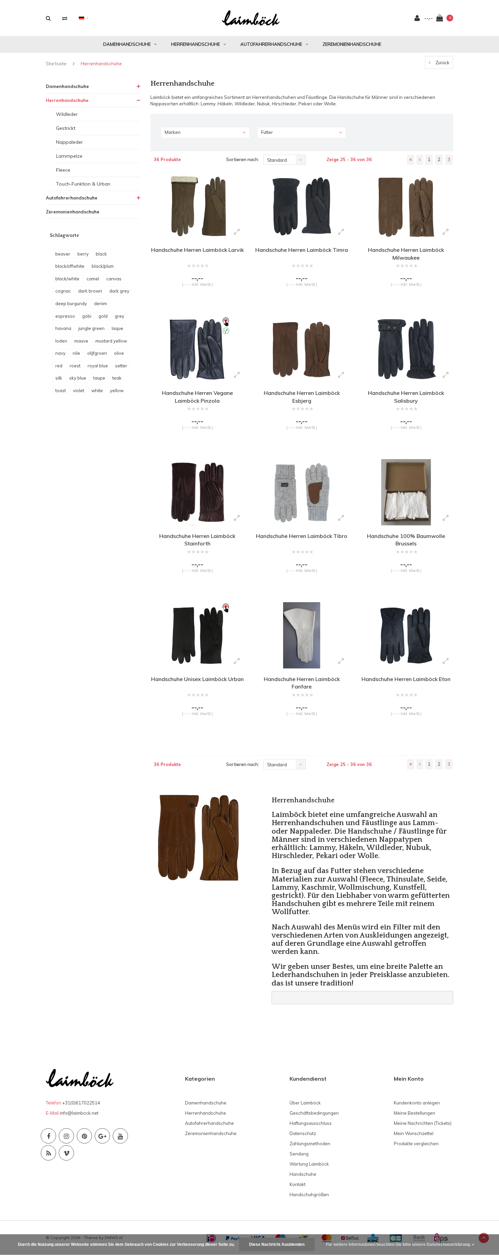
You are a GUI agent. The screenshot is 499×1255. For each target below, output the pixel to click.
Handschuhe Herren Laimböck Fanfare (302, 683)
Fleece (63, 170)
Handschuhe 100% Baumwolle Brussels (406, 540)
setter (121, 365)
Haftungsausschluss (311, 1123)
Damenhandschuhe (127, 44)
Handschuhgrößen (309, 1194)
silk (58, 378)
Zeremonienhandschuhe (351, 44)
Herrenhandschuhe (195, 44)
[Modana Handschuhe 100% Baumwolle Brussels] (406, 492)
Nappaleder (69, 142)
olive (119, 353)
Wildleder (67, 114)
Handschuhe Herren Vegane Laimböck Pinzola (197, 396)
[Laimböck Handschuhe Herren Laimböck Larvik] (197, 206)
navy (60, 353)
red (58, 365)
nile (76, 353)
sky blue (77, 378)
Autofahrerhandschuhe (271, 44)
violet (78, 390)
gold (103, 316)
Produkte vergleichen (416, 1143)
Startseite (56, 63)
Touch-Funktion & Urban (83, 184)
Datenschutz (303, 1133)
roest (75, 365)
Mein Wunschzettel (413, 1133)
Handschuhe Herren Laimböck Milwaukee (406, 253)
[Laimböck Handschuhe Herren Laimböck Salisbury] (406, 349)
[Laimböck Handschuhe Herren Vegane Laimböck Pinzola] (197, 349)
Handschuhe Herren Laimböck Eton (406, 679)
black (101, 254)
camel (93, 278)
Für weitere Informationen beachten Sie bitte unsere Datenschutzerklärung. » (400, 1244)
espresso (65, 316)
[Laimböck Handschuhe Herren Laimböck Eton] (406, 635)
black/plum (103, 266)
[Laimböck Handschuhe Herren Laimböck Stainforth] (197, 492)
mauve (81, 341)
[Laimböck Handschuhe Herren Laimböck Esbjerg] (302, 349)
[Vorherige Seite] (420, 160)
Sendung (299, 1153)
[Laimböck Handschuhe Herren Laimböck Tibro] (302, 492)
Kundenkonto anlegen (417, 1102)
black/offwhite (70, 266)
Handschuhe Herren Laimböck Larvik (197, 249)
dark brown (90, 291)
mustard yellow (111, 341)
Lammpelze (69, 156)
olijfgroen (97, 353)
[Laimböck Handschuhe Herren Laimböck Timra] (302, 206)
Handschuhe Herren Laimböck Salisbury (406, 396)
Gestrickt (65, 128)
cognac (63, 291)
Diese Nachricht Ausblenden (276, 1244)
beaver (62, 254)
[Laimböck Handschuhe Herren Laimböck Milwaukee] (406, 206)
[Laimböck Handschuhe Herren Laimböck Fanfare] (302, 635)
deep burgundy (71, 303)
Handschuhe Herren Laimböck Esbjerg (302, 396)
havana (63, 328)
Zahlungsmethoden (310, 1143)
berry (83, 254)
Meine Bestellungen (414, 1113)
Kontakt (298, 1184)
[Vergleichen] (64, 18)
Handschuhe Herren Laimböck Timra (301, 249)
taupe (99, 378)
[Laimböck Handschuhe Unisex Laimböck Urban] (197, 635)
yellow (117, 390)
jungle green (91, 328)
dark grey (119, 291)
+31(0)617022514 (81, 1102)
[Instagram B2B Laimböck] (66, 1136)
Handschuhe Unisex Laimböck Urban (197, 679)
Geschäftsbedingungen (314, 1113)
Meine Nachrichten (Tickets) (422, 1123)
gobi (86, 316)
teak (117, 378)
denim (100, 303)
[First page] (410, 160)
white (97, 390)
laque (117, 328)
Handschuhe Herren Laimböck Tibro (301, 536)
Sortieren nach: (242, 159)
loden (61, 341)
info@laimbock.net (79, 1113)
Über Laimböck (305, 1102)
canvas (114, 278)
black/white (67, 278)
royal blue (98, 365)
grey (119, 316)
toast (60, 390)
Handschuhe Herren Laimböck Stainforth (197, 540)
